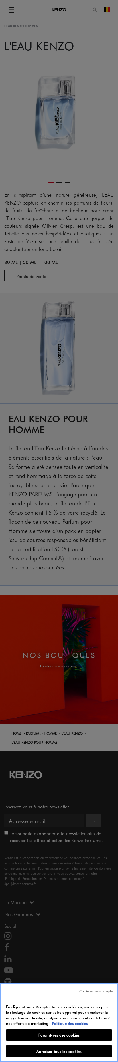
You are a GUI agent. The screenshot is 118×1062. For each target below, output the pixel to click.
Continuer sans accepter (96, 991)
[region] (59, 1022)
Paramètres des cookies (59, 1035)
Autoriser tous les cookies (58, 1051)
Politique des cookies (70, 1023)
